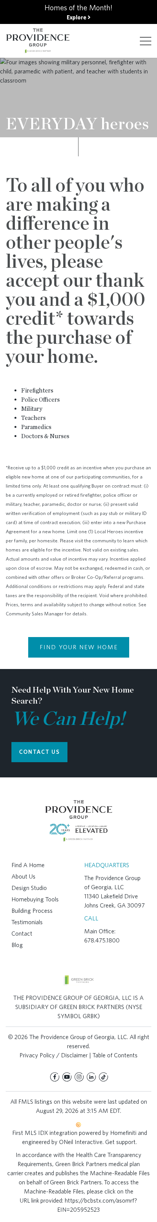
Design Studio (29, 887)
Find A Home (28, 865)
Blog (17, 945)
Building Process (32, 910)
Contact (21, 933)
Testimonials (27, 922)
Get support (120, 1142)
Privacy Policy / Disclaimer (53, 1055)
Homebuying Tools (35, 899)
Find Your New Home (79, 647)
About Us (23, 876)
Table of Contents (115, 1055)
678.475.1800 (102, 940)
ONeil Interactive (81, 1142)
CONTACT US (39, 751)
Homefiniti (123, 1132)
